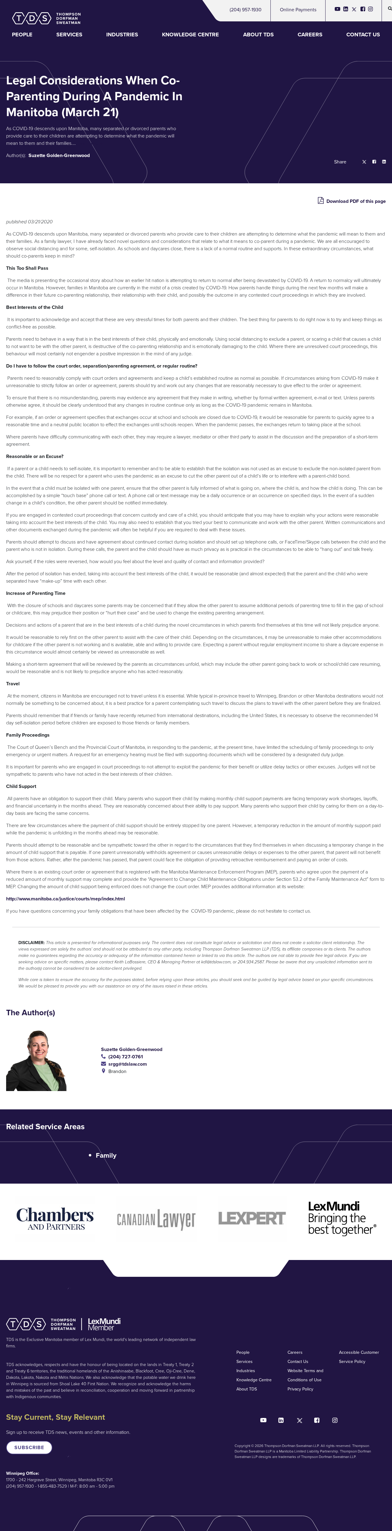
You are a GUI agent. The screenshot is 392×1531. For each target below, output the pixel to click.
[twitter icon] (354, 10)
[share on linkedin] (381, 162)
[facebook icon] (362, 10)
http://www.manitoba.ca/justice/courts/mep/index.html (65, 898)
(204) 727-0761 (124, 1056)
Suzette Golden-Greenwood (59, 155)
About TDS (258, 34)
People (22, 34)
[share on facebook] (371, 162)
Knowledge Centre (190, 34)
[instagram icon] (370, 10)
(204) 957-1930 (246, 9)
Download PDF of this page (355, 201)
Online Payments (298, 9)
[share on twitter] (361, 162)
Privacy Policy (300, 1389)
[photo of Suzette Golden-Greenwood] (53, 1060)
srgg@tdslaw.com (126, 1064)
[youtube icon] (337, 10)
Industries (122, 34)
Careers (310, 34)
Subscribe (29, 1447)
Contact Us (363, 34)
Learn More (90, 143)
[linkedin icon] (345, 10)
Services (69, 34)
